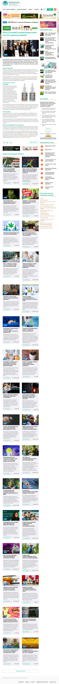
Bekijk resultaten (48, 130)
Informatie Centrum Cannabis (46, 226)
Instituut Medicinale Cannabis (46, 228)
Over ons (27, 682)
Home (4, 9)
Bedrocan (42, 222)
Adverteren (20, 682)
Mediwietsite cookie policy (42, 682)
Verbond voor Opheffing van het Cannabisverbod (46, 211)
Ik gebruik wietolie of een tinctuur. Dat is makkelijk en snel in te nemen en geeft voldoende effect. (49, 116)
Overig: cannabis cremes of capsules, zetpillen (49, 125)
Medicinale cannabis (21, 9)
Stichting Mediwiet (44, 200)
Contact (33, 682)
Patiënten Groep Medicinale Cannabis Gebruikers (47, 202)
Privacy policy (53, 682)
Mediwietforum (13, 4)
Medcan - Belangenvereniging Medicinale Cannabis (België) (46, 224)
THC (16, 105)
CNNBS (41, 198)
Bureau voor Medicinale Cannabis (47, 206)
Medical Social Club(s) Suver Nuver (47, 204)
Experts (30, 9)
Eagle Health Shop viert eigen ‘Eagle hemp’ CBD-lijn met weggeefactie (23, 22)
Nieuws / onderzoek (10, 9)
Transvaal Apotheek (44, 217)
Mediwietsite (14, 2)
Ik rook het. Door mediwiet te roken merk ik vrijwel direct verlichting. (49, 109)
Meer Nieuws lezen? (20, 671)
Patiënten (36, 9)
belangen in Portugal (18, 137)
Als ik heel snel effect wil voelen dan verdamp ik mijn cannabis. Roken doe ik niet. (49, 112)
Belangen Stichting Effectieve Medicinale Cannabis (48, 208)
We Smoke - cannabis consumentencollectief (44, 214)
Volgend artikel (33, 142)
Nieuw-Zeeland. (27, 137)
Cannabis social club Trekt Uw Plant (47, 215)
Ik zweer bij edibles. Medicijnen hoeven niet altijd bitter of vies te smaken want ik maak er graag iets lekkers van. (48, 121)
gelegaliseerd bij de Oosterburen (25, 76)
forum (50, 9)
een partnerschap (26, 133)
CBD (29, 105)
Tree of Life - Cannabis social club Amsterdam (46, 220)
